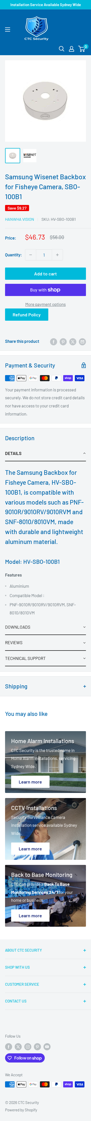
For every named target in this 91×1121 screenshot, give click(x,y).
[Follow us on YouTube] (47, 1046)
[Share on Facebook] (53, 341)
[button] (45, 453)
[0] (82, 49)
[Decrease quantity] (30, 254)
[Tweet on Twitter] (72, 341)
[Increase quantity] (57, 254)
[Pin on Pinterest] (63, 341)
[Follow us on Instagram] (27, 1046)
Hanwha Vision (19, 219)
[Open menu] (7, 29)
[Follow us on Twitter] (18, 1046)
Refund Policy (27, 314)
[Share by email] (82, 341)
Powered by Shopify (21, 1110)
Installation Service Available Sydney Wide (45, 4)
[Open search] (61, 49)
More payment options (45, 304)
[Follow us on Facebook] (8, 1046)
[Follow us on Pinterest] (37, 1046)
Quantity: (13, 254)
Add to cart (45, 273)
